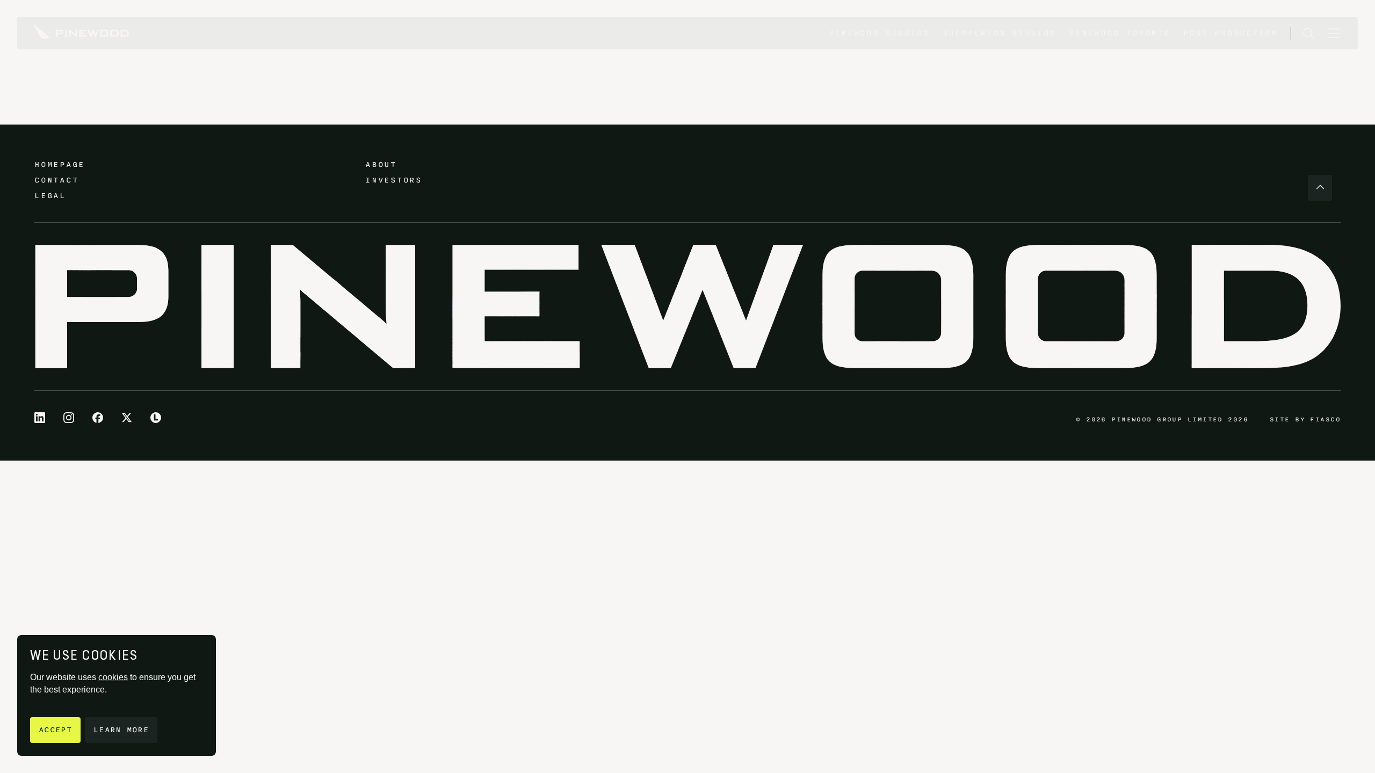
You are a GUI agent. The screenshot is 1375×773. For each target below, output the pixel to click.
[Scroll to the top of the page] (1320, 188)
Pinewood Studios (879, 33)
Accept (55, 730)
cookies (113, 677)
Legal (50, 195)
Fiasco (1325, 419)
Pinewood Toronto (1119, 33)
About (381, 164)
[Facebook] (97, 417)
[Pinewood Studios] (81, 33)
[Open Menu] (1334, 33)
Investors (393, 180)
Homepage (59, 164)
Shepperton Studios (999, 33)
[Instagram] (68, 417)
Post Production (1230, 33)
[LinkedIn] (39, 417)
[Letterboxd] (155, 417)
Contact (56, 180)
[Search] (1308, 33)
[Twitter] (126, 417)
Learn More (121, 730)
